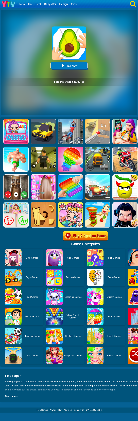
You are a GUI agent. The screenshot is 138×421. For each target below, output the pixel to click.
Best (38, 4)
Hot (30, 4)
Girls (74, 4)
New (22, 4)
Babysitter (50, 4)
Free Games (42, 410)
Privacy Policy (55, 410)
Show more (11, 396)
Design (63, 4)
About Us (68, 410)
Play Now (71, 65)
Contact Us (79, 410)
